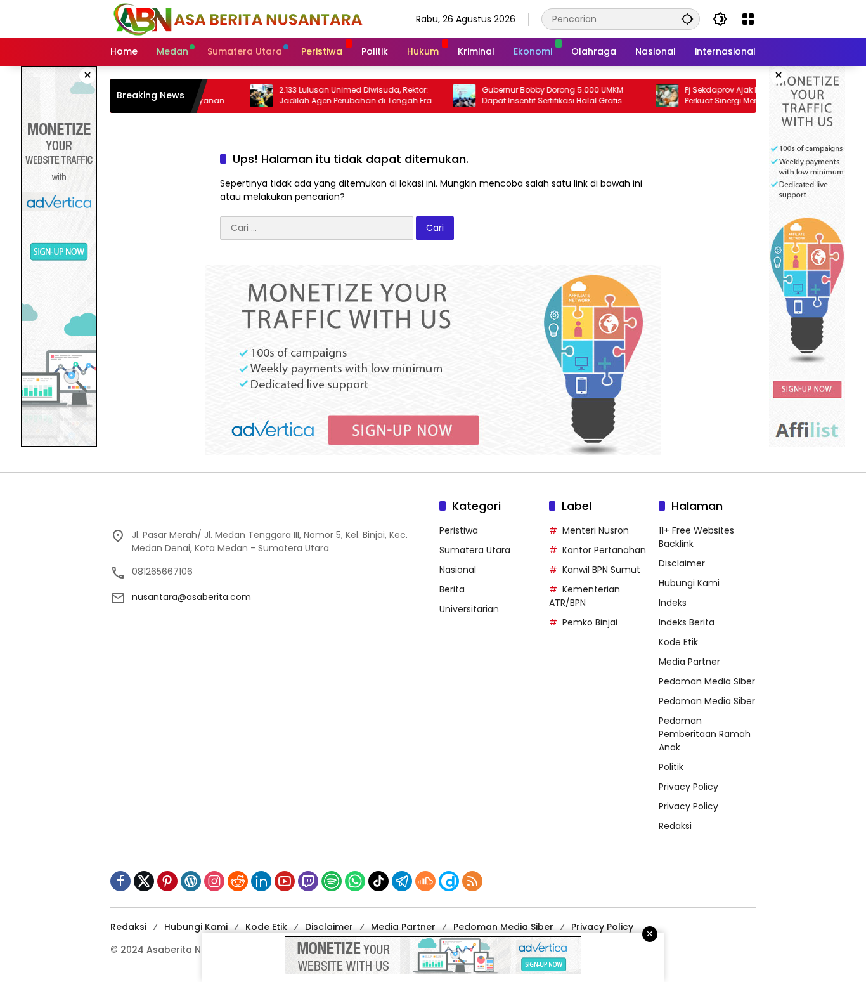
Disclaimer (682, 563)
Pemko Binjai (589, 622)
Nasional (457, 569)
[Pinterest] (167, 881)
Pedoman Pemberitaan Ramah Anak (705, 734)
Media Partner (689, 661)
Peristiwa (458, 530)
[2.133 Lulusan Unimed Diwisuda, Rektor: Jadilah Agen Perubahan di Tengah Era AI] (230, 95)
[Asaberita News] (237, 18)
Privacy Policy (688, 786)
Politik (671, 767)
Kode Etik (678, 642)
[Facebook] (120, 881)
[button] (687, 18)
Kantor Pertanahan (604, 550)
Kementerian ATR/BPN (584, 596)
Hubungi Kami (689, 583)
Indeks (673, 602)
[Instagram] (214, 881)
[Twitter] (144, 881)
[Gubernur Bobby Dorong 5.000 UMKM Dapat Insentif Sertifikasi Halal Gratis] (433, 95)
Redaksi (675, 826)
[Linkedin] (261, 881)
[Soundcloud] (425, 881)
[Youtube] (285, 881)
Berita (452, 589)
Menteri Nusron (595, 530)
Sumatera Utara (474, 550)
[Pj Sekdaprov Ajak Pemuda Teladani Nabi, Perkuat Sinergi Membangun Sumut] (636, 95)
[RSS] (472, 881)
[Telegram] (402, 881)
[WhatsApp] (355, 881)
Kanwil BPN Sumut (601, 569)
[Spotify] (331, 881)
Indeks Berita (686, 622)
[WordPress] (191, 881)
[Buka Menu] (748, 19)
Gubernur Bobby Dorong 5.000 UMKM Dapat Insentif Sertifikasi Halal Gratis (522, 95)
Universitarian (469, 609)
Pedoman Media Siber (707, 681)
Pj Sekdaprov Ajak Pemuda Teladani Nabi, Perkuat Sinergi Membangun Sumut (734, 95)
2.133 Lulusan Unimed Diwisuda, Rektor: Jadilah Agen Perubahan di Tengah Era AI (325, 96)
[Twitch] (308, 881)
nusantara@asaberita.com (191, 597)
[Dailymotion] (449, 881)
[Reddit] (238, 881)
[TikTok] (378, 881)
